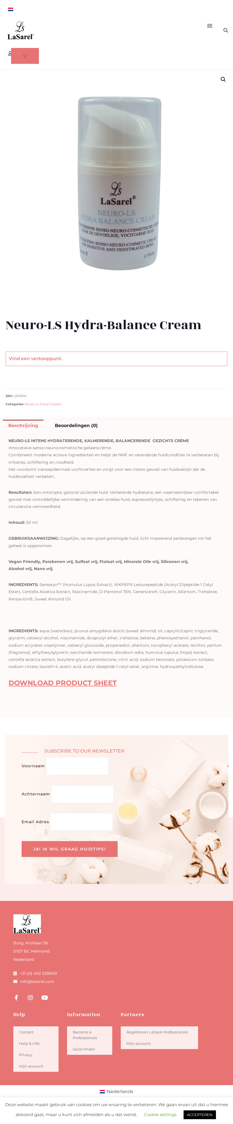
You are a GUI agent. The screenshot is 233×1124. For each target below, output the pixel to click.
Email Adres (35, 821)
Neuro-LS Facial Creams (42, 404)
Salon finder (84, 1049)
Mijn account (31, 1066)
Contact (26, 1032)
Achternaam (36, 794)
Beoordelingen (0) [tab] (76, 425)
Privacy (25, 1054)
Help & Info (29, 1043)
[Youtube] (44, 998)
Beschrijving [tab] (23, 425)
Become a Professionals (85, 1035)
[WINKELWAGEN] (25, 56)
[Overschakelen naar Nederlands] (10, 9)
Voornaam (33, 765)
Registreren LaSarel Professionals (157, 1032)
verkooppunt (46, 358)
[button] (209, 25)
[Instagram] (30, 998)
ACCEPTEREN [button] (200, 1114)
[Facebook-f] (16, 998)
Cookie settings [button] (160, 1114)
